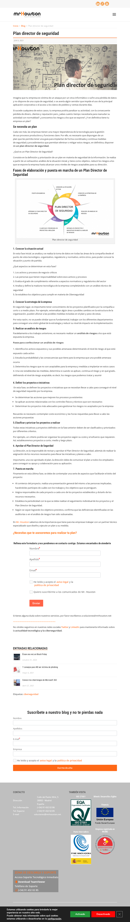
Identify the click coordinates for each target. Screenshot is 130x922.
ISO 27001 (81, 796)
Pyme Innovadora (81, 832)
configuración (54, 918)
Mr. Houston (22, 522)
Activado (80, 914)
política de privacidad (46, 585)
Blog (23, 25)
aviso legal (62, 581)
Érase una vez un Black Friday (34, 654)
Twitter (65, 627)
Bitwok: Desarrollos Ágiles (105, 796)
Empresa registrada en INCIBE (105, 830)
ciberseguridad (31, 694)
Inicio (15, 25)
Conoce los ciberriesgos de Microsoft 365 (39, 680)
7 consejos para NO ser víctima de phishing (40, 667)
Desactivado (103, 914)
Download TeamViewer (31, 881)
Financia (105, 805)
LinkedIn (75, 627)
